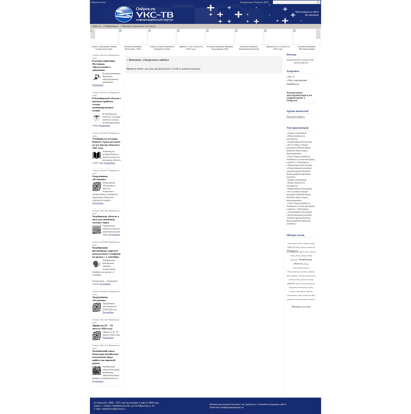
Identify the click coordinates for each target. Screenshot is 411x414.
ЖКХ (297, 247)
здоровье (294, 276)
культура (301, 276)
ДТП (294, 247)
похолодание (300, 291)
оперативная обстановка (298, 287)
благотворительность (301, 268)
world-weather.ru (301, 63)
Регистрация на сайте (307, 11)
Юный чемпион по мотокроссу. (296, 137)
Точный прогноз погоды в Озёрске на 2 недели (308, 60)
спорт (300, 295)
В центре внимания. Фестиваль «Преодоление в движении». (104, 65)
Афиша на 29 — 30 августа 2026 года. (102, 327)
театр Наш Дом (309, 295)
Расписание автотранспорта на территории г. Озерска (299, 96)
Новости (96, 26)
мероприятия (310, 276)
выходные (304, 272)
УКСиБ (310, 256)
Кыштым (303, 247)
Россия (298, 256)
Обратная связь (98, 2)
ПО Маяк (306, 252)
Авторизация (312, 14)
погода (310, 287)
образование (310, 284)
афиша (306, 264)
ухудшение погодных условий (297, 299)
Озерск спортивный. (297, 133)
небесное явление (307, 280)
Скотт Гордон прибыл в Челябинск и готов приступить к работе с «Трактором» (301, 159)
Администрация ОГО (295, 243)
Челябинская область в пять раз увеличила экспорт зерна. (105, 219)
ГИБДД (289, 247)
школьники (311, 299)
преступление (292, 295)
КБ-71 (291, 76)
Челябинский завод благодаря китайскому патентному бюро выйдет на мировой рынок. (105, 357)
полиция (292, 291)
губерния (311, 272)
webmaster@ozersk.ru (113, 408)
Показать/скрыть (296, 116)
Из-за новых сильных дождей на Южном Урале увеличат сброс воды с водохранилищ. (299, 149)
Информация (111, 26)
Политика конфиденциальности (227, 407)
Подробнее (97, 85)
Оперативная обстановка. (100, 178)
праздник (309, 291)
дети (288, 276)
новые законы (300, 284)
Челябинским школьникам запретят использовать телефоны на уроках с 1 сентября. (106, 252)
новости (291, 283)
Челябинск (293, 260)
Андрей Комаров (308, 243)
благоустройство (293, 272)
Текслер (304, 256)
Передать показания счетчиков (138, 26)
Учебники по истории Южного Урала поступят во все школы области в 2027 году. (106, 143)
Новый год (311, 247)
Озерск (292, 251)
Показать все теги (301, 306)
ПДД (300, 252)
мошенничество (294, 280)
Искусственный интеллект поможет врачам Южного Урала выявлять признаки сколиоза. (299, 172)
